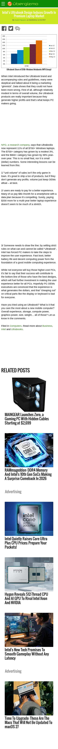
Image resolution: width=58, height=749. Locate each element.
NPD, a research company (15, 145)
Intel (3, 329)
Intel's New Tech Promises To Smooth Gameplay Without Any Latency (27, 654)
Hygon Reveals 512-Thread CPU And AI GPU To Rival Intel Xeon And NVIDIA (26, 598)
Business (47, 326)
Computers (16, 326)
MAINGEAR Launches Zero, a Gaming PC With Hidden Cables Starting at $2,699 (27, 419)
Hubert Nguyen (20, 20)
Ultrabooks (17, 329)
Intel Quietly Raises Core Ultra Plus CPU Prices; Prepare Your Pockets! (26, 543)
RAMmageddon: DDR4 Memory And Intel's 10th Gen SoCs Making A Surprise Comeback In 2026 (28, 474)
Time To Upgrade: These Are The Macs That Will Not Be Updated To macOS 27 (28, 722)
